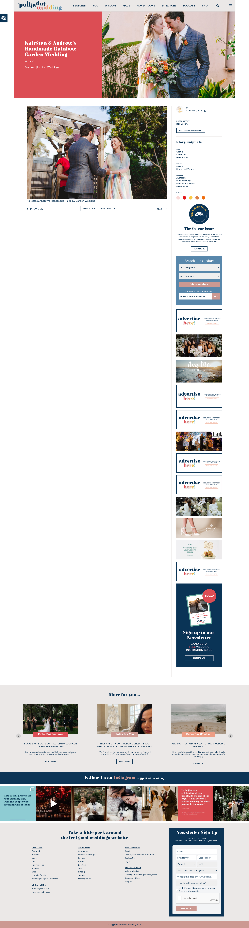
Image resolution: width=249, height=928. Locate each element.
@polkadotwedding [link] (152, 778)
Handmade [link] (182, 157)
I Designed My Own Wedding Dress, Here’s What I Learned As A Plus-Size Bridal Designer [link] (124, 745)
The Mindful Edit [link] (39, 875)
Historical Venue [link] (185, 169)
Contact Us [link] (129, 858)
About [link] (127, 851)
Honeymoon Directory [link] (42, 892)
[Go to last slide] (18, 736)
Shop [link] (205, 5)
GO (216, 296)
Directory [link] (169, 5)
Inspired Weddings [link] (48, 67)
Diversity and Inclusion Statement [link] (139, 854)
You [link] (95, 5)
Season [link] (81, 875)
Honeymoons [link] (146, 5)
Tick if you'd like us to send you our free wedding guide (197, 889)
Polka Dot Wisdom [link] (198, 734)
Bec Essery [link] (182, 124)
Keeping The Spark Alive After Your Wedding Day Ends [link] (198, 745)
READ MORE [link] (199, 249)
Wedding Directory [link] (40, 888)
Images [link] (81, 858)
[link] (3, 18)
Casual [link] (179, 151)
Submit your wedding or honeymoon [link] (141, 875)
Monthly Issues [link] (84, 879)
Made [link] (126, 5)
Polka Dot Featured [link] (51, 734)
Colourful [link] (181, 154)
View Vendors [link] (199, 284)
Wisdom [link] (110, 5)
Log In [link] (127, 861)
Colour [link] (81, 861)
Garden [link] (180, 166)
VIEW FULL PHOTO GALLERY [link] (190, 130)
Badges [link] (128, 882)
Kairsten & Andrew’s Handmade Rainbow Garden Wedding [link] (61, 201)
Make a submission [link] (133, 871)
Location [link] (82, 865)
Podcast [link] (189, 5)
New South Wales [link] (185, 183)
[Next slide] (230, 736)
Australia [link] (181, 178)
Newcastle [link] (182, 186)
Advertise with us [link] (132, 878)
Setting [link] (81, 872)
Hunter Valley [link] (183, 180)
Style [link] (80, 868)
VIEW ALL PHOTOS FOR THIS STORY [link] (100, 208)
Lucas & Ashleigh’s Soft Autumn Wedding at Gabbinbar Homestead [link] (50, 745)
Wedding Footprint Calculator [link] (45, 879)
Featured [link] (79, 5)
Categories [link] (83, 851)
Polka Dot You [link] (124, 734)
